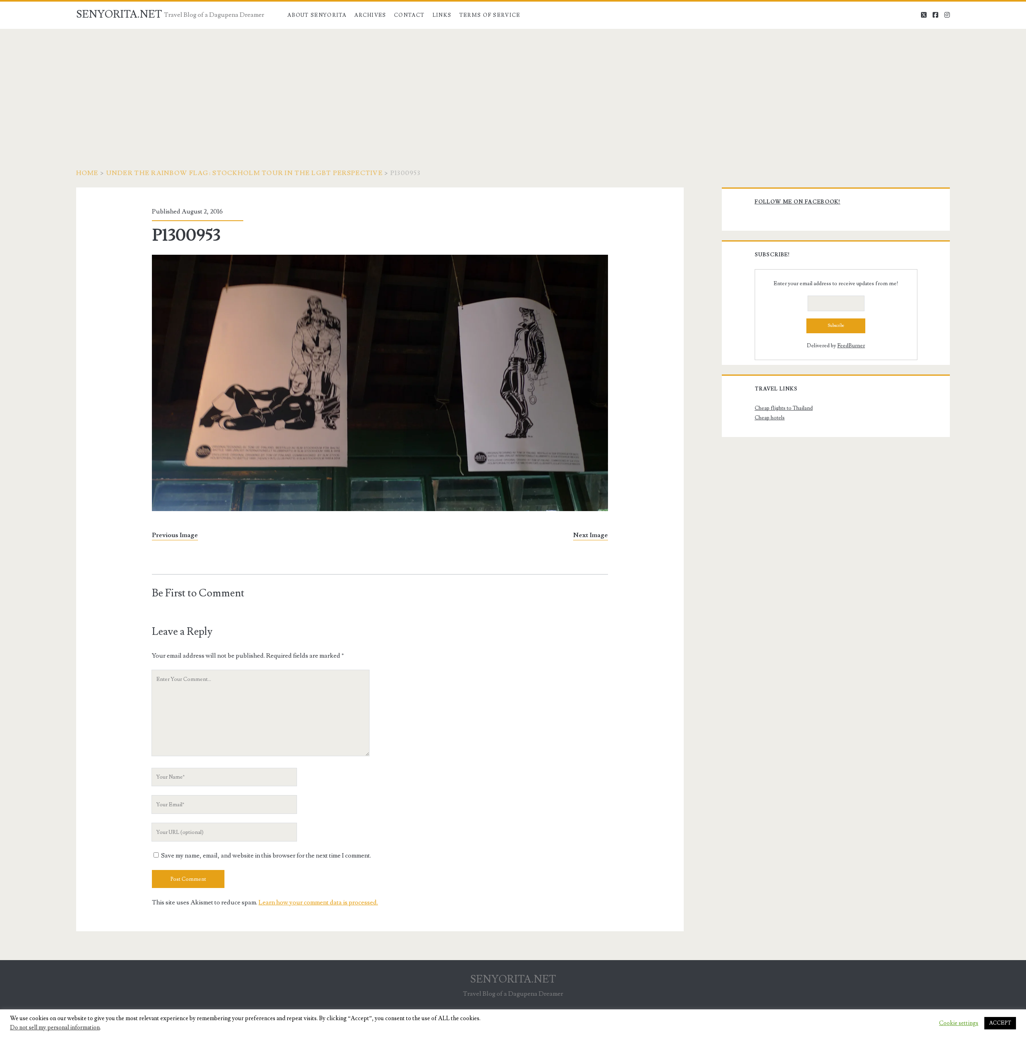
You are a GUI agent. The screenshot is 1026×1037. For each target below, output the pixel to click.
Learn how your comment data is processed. (318, 902)
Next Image (590, 535)
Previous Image (175, 535)
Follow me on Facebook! (797, 202)
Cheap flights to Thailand (784, 408)
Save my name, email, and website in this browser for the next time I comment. (266, 856)
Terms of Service (490, 15)
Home (87, 173)
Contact (409, 15)
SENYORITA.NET (119, 14)
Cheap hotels (770, 418)
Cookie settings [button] (958, 1023)
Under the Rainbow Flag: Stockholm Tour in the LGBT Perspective (244, 173)
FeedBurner (851, 345)
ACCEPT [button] (1000, 1023)
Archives (370, 15)
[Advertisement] (513, 89)
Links (442, 15)
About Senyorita (317, 15)
